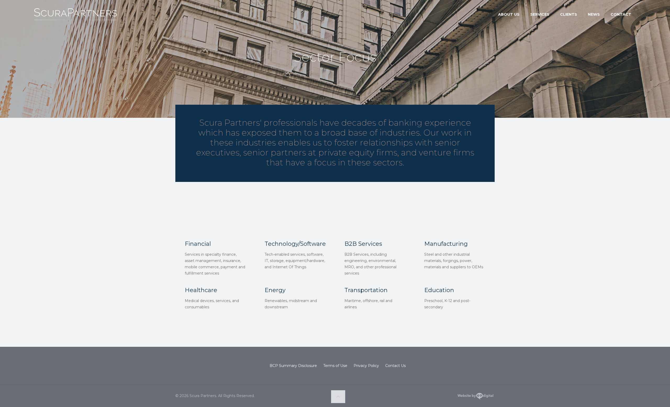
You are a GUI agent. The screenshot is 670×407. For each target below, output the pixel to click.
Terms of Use (335, 365)
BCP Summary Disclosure (293, 365)
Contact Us (395, 365)
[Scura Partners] (75, 19)
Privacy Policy (366, 365)
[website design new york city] (475, 397)
